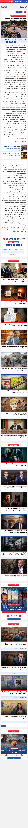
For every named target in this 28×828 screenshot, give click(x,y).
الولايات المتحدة (18, 51)
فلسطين (24, 76)
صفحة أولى (19, 12)
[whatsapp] (4, 239)
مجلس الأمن (21, 249)
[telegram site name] (14, 245)
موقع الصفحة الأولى (5, 252)
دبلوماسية (20, 184)
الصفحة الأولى (12, 254)
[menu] (26, 1)
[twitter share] (12, 42)
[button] (20, 616)
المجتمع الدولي (13, 221)
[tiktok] (7, 245)
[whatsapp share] (10, 42)
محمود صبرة (21, 40)
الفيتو (10, 249)
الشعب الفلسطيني (14, 252)
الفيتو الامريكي (4, 249)
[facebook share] (15, 42)
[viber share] (7, 42)
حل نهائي (23, 122)
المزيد (14, 618)
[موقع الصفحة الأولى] (14, 1)
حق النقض (15, 249)
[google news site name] (20, 245)
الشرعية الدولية (15, 103)
